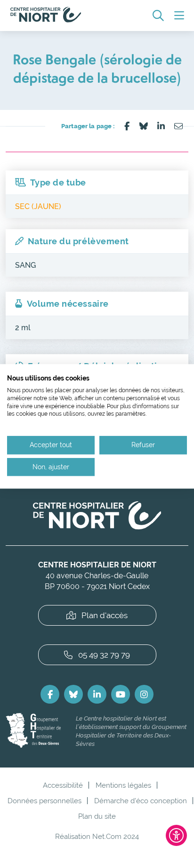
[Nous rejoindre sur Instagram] (144, 694)
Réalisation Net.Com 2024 (97, 836)
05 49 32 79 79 (104, 654)
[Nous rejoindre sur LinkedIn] (97, 694)
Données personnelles (44, 801)
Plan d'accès (104, 615)
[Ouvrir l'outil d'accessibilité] (176, 835)
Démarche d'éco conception (140, 801)
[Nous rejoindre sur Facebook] (49, 694)
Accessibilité (63, 785)
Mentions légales (123, 785)
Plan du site (97, 816)
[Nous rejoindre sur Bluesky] (73, 694)
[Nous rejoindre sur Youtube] (120, 694)
